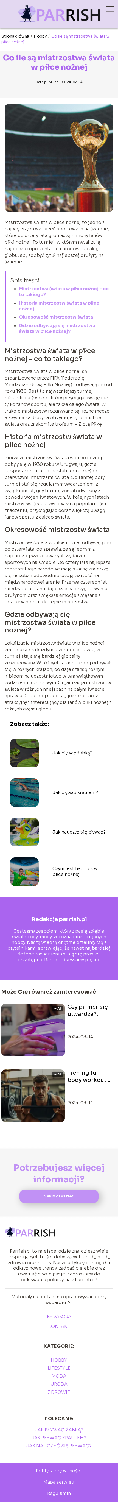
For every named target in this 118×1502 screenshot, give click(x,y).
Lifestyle (59, 1368)
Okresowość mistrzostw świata (56, 317)
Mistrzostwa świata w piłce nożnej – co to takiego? (64, 291)
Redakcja (59, 1316)
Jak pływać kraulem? (75, 792)
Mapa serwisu (58, 1482)
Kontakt (59, 1326)
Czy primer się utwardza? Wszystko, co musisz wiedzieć (91, 1011)
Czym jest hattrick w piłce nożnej (75, 871)
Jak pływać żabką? (72, 753)
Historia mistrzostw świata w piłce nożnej (59, 306)
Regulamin (59, 1493)
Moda (59, 1376)
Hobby (40, 36)
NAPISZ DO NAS (59, 1196)
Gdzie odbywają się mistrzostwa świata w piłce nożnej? (57, 328)
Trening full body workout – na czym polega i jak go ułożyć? (91, 1076)
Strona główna (15, 36)
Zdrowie (59, 1392)
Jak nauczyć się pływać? (79, 832)
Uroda (59, 1384)
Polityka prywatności (59, 1471)
